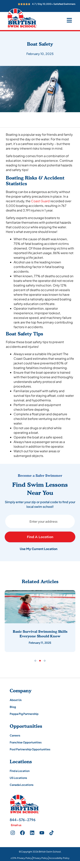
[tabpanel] (40, 621)
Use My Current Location (38, 549)
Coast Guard (40, 201)
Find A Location (40, 537)
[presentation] (35, 660)
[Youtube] (42, 832)
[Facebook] (22, 832)
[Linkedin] (32, 832)
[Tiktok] (51, 832)
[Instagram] (12, 832)
